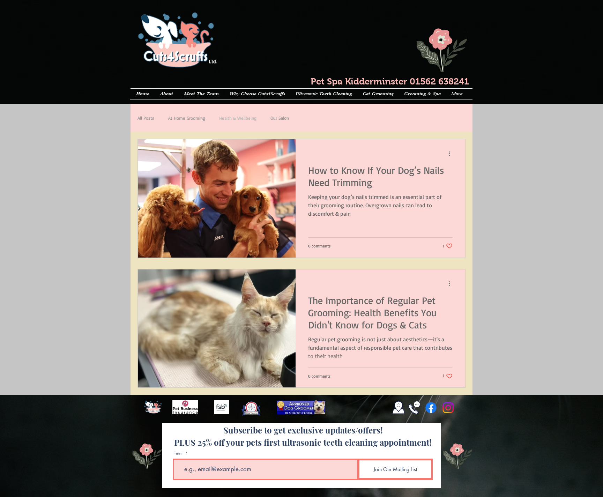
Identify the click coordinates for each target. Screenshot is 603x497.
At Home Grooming (186, 118)
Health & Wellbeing (237, 118)
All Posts (145, 118)
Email (178, 453)
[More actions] (451, 153)
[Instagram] (448, 407)
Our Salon (279, 118)
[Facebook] (431, 407)
